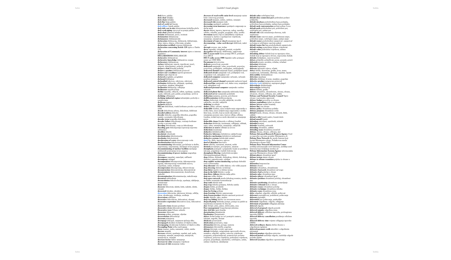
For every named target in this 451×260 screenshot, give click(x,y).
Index (77, 8)
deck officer (163, 26)
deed (206, 140)
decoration (162, 193)
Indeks (375, 8)
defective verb (256, 83)
